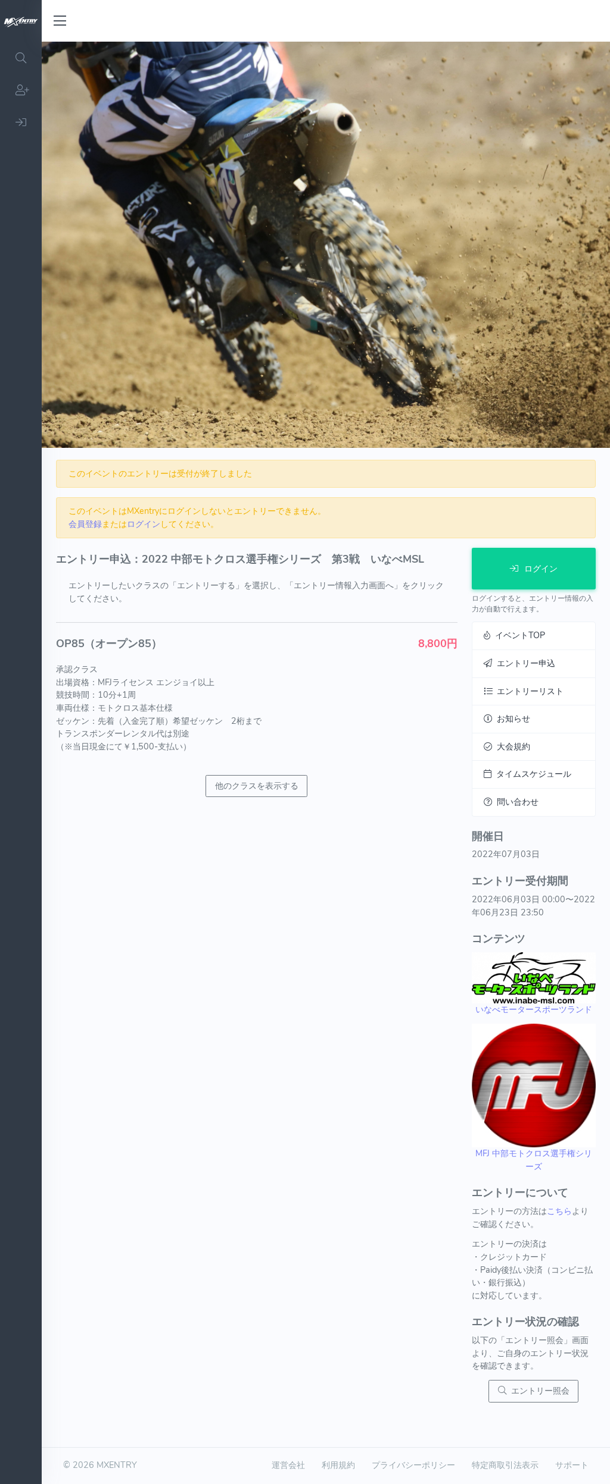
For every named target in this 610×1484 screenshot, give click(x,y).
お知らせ (511, 718)
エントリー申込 (523, 663)
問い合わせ (515, 802)
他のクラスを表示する (256, 786)
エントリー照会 (537, 1391)
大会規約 (511, 746)
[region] (21, 763)
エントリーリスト (528, 691)
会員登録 (85, 524)
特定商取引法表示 (505, 1465)
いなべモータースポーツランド (533, 1009)
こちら (559, 1211)
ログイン (143, 524)
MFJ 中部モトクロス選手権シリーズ (533, 1159)
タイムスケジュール (531, 774)
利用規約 (338, 1465)
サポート (572, 1465)
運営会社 (288, 1465)
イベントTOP (517, 635)
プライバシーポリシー (413, 1465)
